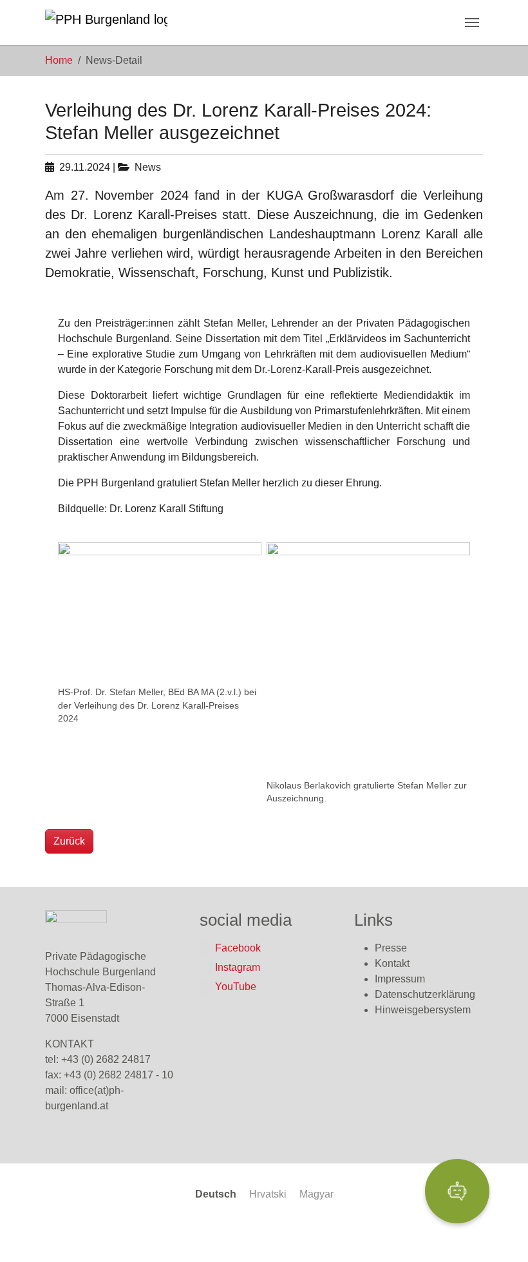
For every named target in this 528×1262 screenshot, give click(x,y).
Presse (391, 947)
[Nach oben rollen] (499, 1233)
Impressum (400, 978)
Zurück (69, 841)
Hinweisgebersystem (423, 1009)
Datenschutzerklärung (425, 994)
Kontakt (392, 963)
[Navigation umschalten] (472, 22)
